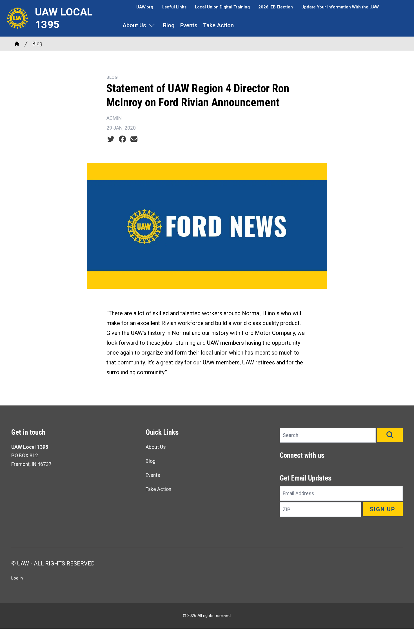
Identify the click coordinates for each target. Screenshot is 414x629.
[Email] (134, 139)
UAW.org (144, 7)
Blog (169, 25)
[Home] (17, 43)
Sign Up (382, 509)
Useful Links (174, 7)
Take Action (218, 25)
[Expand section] (152, 25)
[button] (390, 435)
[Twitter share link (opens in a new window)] (110, 139)
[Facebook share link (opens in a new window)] (122, 139)
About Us (134, 25)
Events (188, 25)
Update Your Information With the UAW (340, 7)
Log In (17, 578)
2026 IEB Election (275, 7)
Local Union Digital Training (222, 7)
